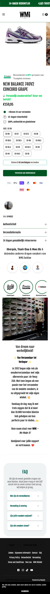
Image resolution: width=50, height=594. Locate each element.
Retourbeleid (26, 557)
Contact (35, 553)
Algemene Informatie (23, 553)
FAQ (40, 553)
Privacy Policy (14, 557)
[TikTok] (27, 570)
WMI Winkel (37, 562)
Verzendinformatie (12, 232)
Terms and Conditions (16, 562)
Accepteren (25, 591)
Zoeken (10, 553)
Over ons (28, 562)
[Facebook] (18, 570)
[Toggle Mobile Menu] (5, 14)
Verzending (36, 557)
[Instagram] (23, 570)
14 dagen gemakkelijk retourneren (19, 240)
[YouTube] (31, 570)
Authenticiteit (9, 224)
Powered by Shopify (38, 580)
